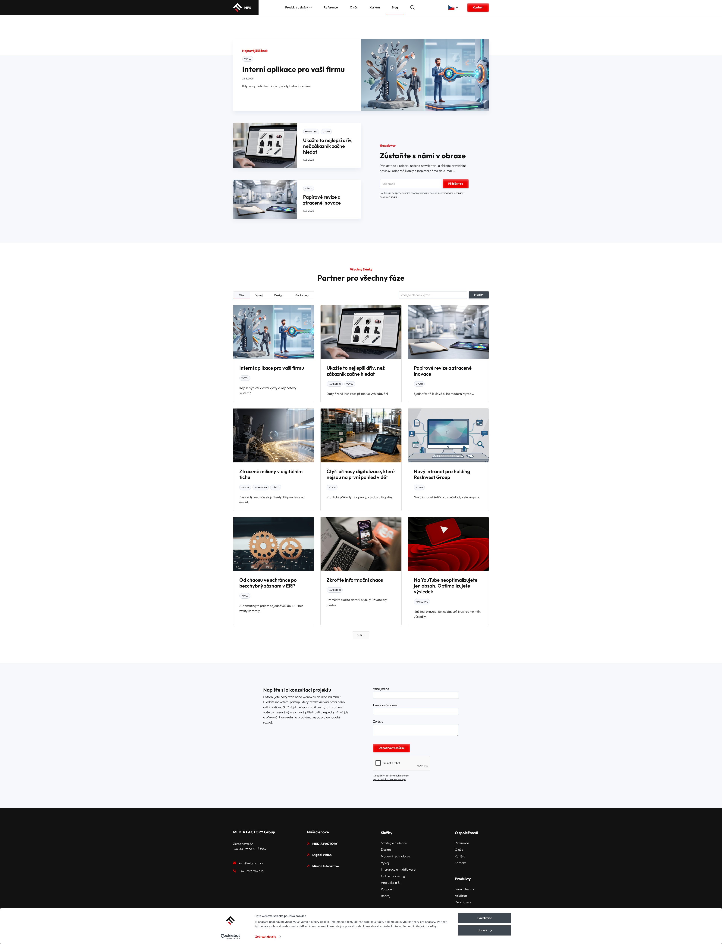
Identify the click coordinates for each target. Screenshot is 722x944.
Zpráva (378, 721)
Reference (331, 7)
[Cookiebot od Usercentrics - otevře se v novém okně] (230, 936)
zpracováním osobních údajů (389, 779)
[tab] (241, 295)
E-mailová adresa (385, 705)
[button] (298, 7)
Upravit (482, 930)
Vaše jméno (381, 689)
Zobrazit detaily (265, 936)
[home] (242, 7)
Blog (395, 7)
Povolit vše (484, 918)
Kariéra (375, 7)
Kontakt (478, 7)
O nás (354, 7)
